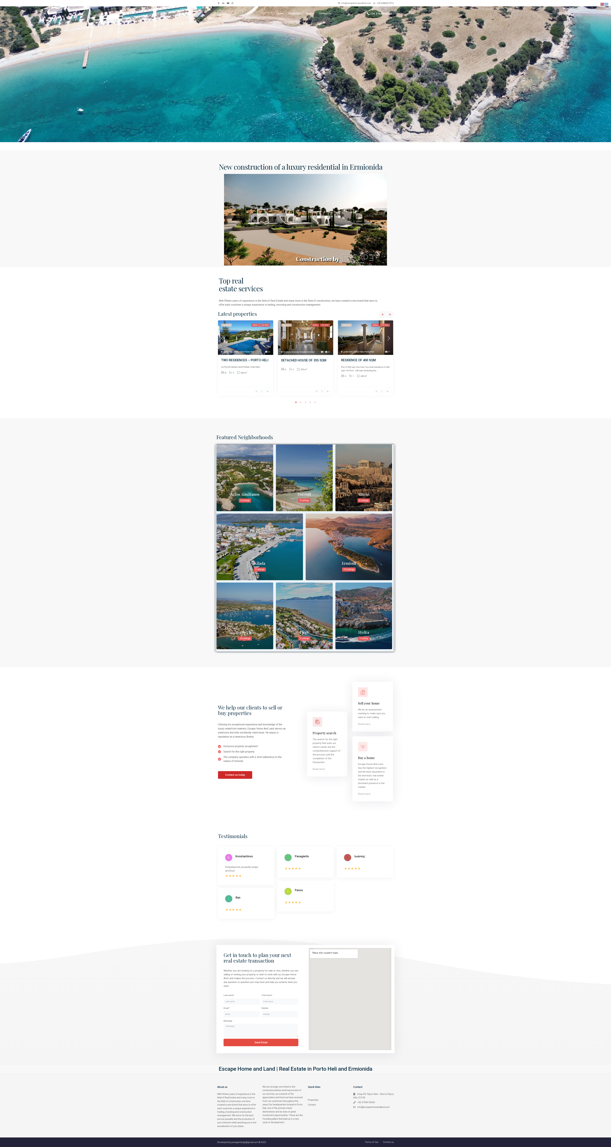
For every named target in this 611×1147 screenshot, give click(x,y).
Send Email (261, 1042)
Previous (382, 314)
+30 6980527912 (385, 3)
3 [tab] (305, 402)
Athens (310, 13)
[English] (602, 4)
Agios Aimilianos (245, 494)
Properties (294, 13)
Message (228, 1021)
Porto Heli (249, 352)
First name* (267, 995)
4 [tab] (310, 402)
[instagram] (233, 3)
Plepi (304, 632)
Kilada (259, 563)
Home (280, 13)
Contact (312, 1104)
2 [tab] (300, 402)
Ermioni (287, 352)
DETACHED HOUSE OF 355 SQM (303, 360)
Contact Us (325, 13)
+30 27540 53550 (381, 13)
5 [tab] (315, 402)
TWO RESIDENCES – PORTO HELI (244, 360)
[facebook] (219, 3)
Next (390, 314)
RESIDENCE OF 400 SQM (358, 360)
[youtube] (228, 3)
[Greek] (606, 4)
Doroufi (304, 494)
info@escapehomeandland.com (373, 1107)
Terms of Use (371, 1142)
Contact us (388, 1142)
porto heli (228, 352)
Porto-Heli (238, 352)
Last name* (229, 995)
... (377, 370)
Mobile (265, 1008)
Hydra (363, 632)
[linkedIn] (224, 3)
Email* (226, 1008)
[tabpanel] (246, 359)
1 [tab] (296, 402)
